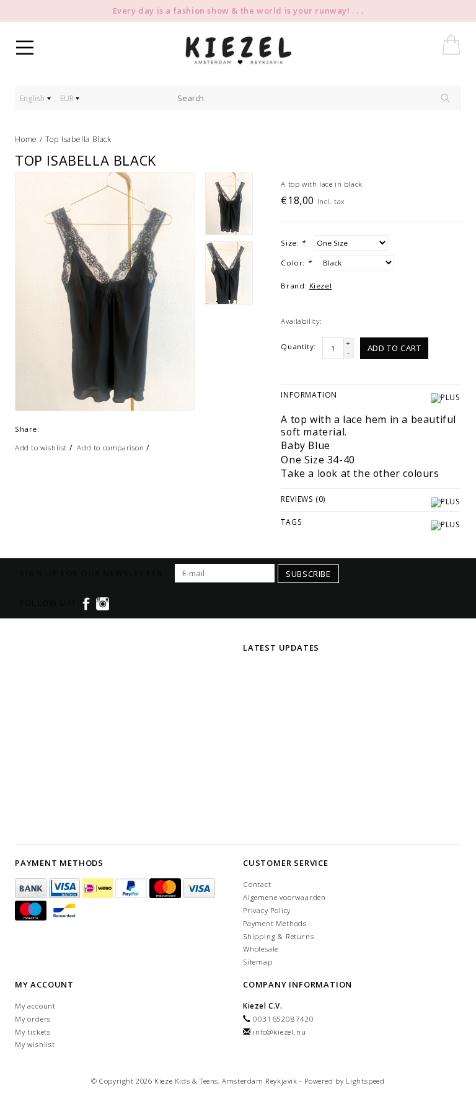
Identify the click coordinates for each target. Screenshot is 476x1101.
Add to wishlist (41, 447)
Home (26, 139)
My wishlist (35, 1044)
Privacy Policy (267, 910)
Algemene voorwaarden (284, 897)
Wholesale (260, 948)
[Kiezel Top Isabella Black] (105, 291)
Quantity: (298, 346)
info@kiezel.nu (279, 1031)
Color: (296, 262)
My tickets (33, 1031)
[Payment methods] (32, 888)
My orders (33, 1018)
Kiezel (320, 285)
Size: (293, 242)
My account (35, 1005)
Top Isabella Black (78, 139)
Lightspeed (365, 1080)
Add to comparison (110, 447)
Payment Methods (275, 923)
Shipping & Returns (278, 936)
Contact (257, 884)
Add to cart (394, 348)
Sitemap (258, 961)
